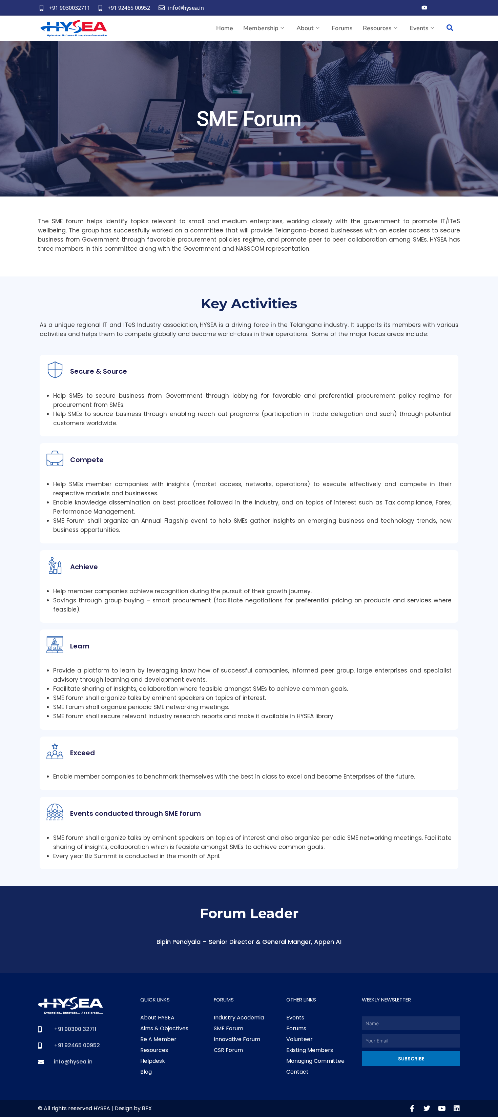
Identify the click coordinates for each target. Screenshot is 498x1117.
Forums (342, 28)
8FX (147, 1108)
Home (224, 28)
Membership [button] (260, 28)
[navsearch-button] (450, 28)
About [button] (305, 28)
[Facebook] (411, 8)
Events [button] (419, 28)
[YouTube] (424, 8)
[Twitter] (438, 8)
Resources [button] (377, 28)
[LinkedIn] (451, 8)
